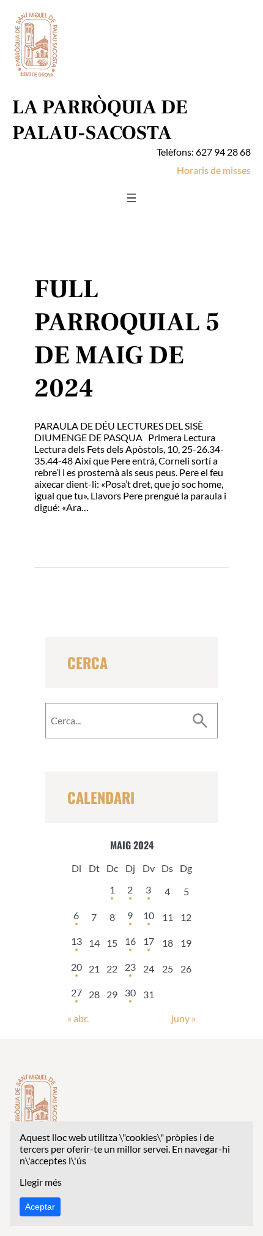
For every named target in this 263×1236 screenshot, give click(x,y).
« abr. (78, 1018)
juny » (183, 1018)
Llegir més (41, 1182)
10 (148, 915)
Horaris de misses (214, 170)
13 (76, 941)
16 (130, 941)
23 (130, 966)
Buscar (200, 720)
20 (76, 966)
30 (130, 992)
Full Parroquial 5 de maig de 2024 (127, 339)
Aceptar (40, 1206)
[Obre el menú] (131, 198)
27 (76, 992)
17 (148, 941)
